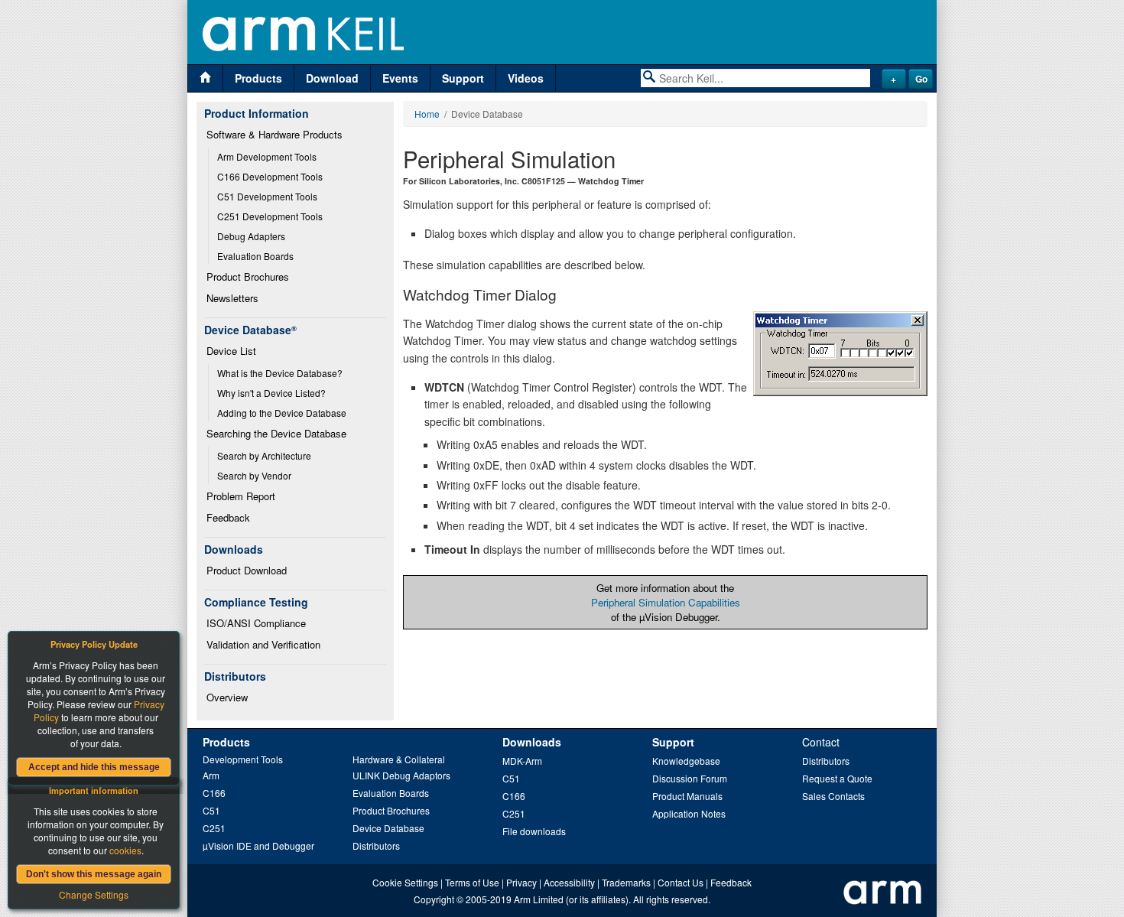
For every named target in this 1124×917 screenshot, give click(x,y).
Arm (211, 775)
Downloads (531, 742)
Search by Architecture (264, 455)
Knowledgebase (686, 760)
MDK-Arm (522, 760)
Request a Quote (837, 778)
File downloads (534, 830)
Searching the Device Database (276, 433)
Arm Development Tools (267, 156)
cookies (125, 850)
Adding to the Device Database (281, 412)
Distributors (376, 845)
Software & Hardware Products (274, 134)
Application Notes (689, 813)
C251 (214, 827)
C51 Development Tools (267, 196)
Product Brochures (247, 276)
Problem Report (240, 496)
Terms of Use (472, 882)
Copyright (434, 899)
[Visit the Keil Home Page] (205, 78)
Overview (227, 697)
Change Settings (93, 894)
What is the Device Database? (280, 372)
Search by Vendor (254, 475)
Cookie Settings (405, 882)
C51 (211, 810)
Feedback (228, 517)
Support (463, 78)
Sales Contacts (833, 795)
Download (332, 78)
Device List (231, 350)
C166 (214, 792)
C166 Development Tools (270, 176)
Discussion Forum (689, 778)
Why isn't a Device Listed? (271, 392)
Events (400, 78)
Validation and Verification (263, 644)
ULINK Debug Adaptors (401, 775)
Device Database (388, 827)
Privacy (521, 882)
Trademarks (626, 882)
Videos (526, 78)
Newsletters (232, 298)
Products (258, 78)
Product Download (246, 570)
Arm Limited (539, 899)
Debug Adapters (251, 235)
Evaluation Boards (255, 255)
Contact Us (680, 882)
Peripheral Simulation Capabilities (665, 602)
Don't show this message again (93, 874)
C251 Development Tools (270, 216)
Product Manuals (687, 795)
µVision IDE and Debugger (258, 845)
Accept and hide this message (94, 767)
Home (427, 113)
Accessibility (569, 882)
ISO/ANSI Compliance (256, 623)
